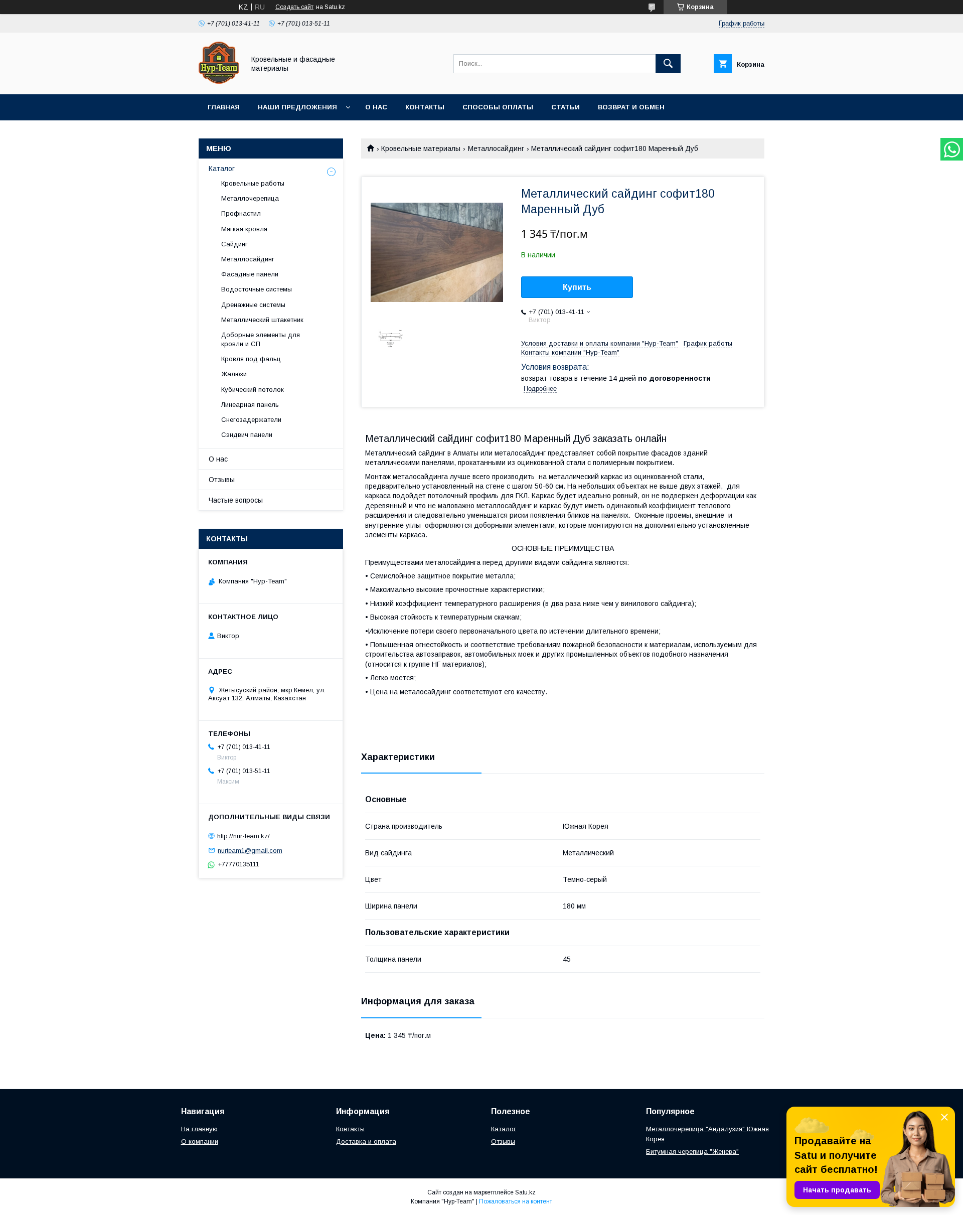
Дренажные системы (253, 305)
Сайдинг (234, 244)
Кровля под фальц (251, 359)
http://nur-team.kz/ (243, 836)
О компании (199, 1141)
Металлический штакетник (262, 320)
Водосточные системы (256, 289)
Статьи (565, 107)
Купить (577, 287)
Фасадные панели (249, 274)
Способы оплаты (497, 107)
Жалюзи (234, 374)
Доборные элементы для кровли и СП (260, 339)
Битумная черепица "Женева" (692, 1151)
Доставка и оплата (366, 1141)
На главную (199, 1129)
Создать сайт (294, 7)
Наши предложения (297, 107)
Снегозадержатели (251, 419)
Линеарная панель (250, 404)
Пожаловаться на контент (515, 1201)
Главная (224, 107)
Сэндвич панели (246, 434)
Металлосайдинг (496, 148)
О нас (376, 107)
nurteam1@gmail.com (250, 850)
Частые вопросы (236, 500)
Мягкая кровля (244, 229)
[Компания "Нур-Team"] (219, 81)
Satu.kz (525, 1192)
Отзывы (222, 480)
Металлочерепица (250, 198)
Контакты (424, 107)
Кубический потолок (252, 389)
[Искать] (668, 63)
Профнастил (241, 213)
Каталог (222, 169)
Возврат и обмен (631, 107)
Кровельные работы (252, 183)
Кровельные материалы (420, 148)
